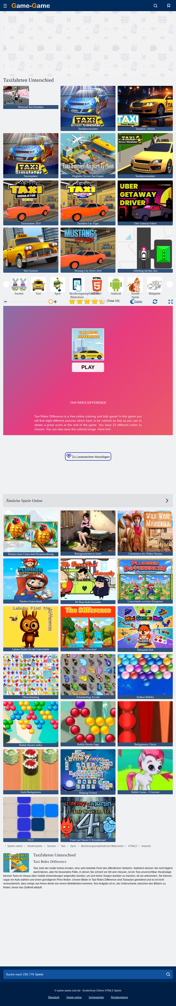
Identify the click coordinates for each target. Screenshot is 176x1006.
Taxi (62, 846)
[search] (168, 974)
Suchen (51, 846)
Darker (138, 301)
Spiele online (15, 846)
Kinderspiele (34, 846)
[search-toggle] (155, 5)
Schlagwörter (96, 997)
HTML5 (132, 846)
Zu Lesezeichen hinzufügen (90, 456)
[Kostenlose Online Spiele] (30, 5)
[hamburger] (5, 6)
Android (146, 846)
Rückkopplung (119, 997)
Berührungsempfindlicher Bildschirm (102, 846)
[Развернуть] (170, 302)
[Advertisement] (46, 43)
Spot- (73, 846)
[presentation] (6, 284)
